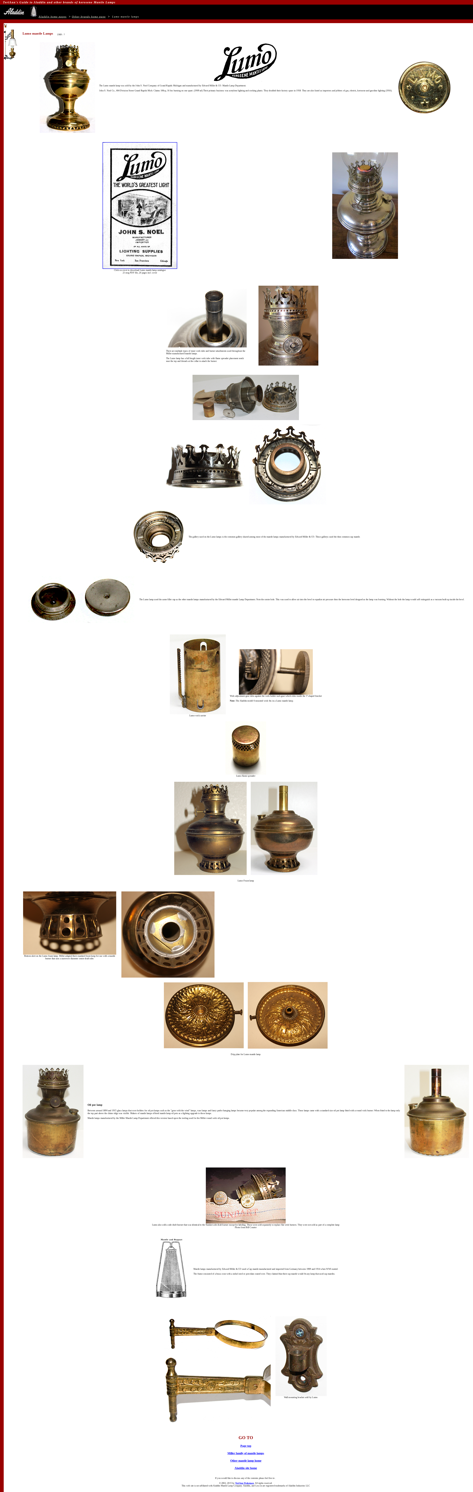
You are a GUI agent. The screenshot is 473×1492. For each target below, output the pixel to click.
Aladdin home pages (53, 16)
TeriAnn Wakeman (244, 1483)
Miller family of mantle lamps (245, 1453)
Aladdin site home (245, 1468)
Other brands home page (89, 16)
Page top (245, 1445)
